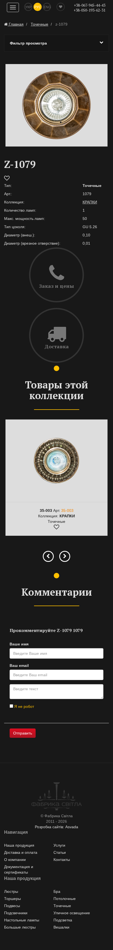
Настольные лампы (21, 920)
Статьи (59, 852)
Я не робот (23, 706)
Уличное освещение (71, 913)
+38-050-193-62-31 (89, 10)
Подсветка (62, 920)
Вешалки (61, 927)
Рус (37, 7)
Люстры (11, 891)
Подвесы (12, 906)
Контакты (61, 859)
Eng (47, 7)
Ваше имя (19, 644)
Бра (56, 891)
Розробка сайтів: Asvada (56, 827)
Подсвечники (15, 913)
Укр (28, 7)
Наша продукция (19, 845)
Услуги (59, 845)
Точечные (62, 906)
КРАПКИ (90, 202)
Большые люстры (20, 927)
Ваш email (19, 665)
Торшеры (12, 898)
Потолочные (64, 898)
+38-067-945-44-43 (89, 5)
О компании (15, 859)
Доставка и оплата (20, 852)
